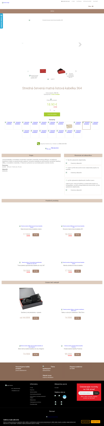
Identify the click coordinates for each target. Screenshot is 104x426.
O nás (73, 1)
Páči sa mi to (54, 148)
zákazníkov (49, 368)
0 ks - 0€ (90, 6)
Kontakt (95, 1)
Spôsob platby (87, 1)
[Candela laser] (52, 417)
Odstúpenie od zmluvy (35, 402)
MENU (52, 11)
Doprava (79, 1)
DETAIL (36, 234)
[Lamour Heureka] (64, 397)
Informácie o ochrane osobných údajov (38, 397)
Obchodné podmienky (35, 394)
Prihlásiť (96, 393)
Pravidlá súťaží (33, 404)
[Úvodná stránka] (10, 2)
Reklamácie (33, 400)
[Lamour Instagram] (60, 396)
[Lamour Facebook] (56, 396)
